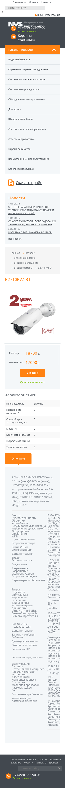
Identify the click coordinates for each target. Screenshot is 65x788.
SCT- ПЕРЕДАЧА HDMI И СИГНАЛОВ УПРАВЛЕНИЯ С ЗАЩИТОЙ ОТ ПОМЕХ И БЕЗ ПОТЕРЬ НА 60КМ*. (31, 210)
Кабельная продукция (21, 168)
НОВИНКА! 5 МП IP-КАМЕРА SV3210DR (30, 232)
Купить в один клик (32, 382)
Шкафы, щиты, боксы (20, 119)
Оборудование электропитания (26, 99)
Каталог (30, 252)
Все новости (15, 238)
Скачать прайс (29, 182)
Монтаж (33, 2)
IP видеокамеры (23, 267)
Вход (40, 14)
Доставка (16, 762)
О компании (19, 2)
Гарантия (55, 759)
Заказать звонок (27, 31)
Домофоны (14, 109)
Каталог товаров (20, 50)
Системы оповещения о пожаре (26, 79)
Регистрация (52, 14)
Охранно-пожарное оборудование (28, 69)
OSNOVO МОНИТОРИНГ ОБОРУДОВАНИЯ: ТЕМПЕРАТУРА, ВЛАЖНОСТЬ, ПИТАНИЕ (32, 223)
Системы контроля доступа (24, 89)
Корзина (25, 35)
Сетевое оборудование (21, 139)
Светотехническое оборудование (27, 129)
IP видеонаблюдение (26, 262)
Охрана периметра (19, 148)
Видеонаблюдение (19, 59)
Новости (28, 762)
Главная (15, 252)
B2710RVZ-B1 (45, 267)
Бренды (53, 762)
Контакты (46, 2)
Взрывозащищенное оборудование (28, 158)
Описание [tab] (18, 458)
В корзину (32, 372)
